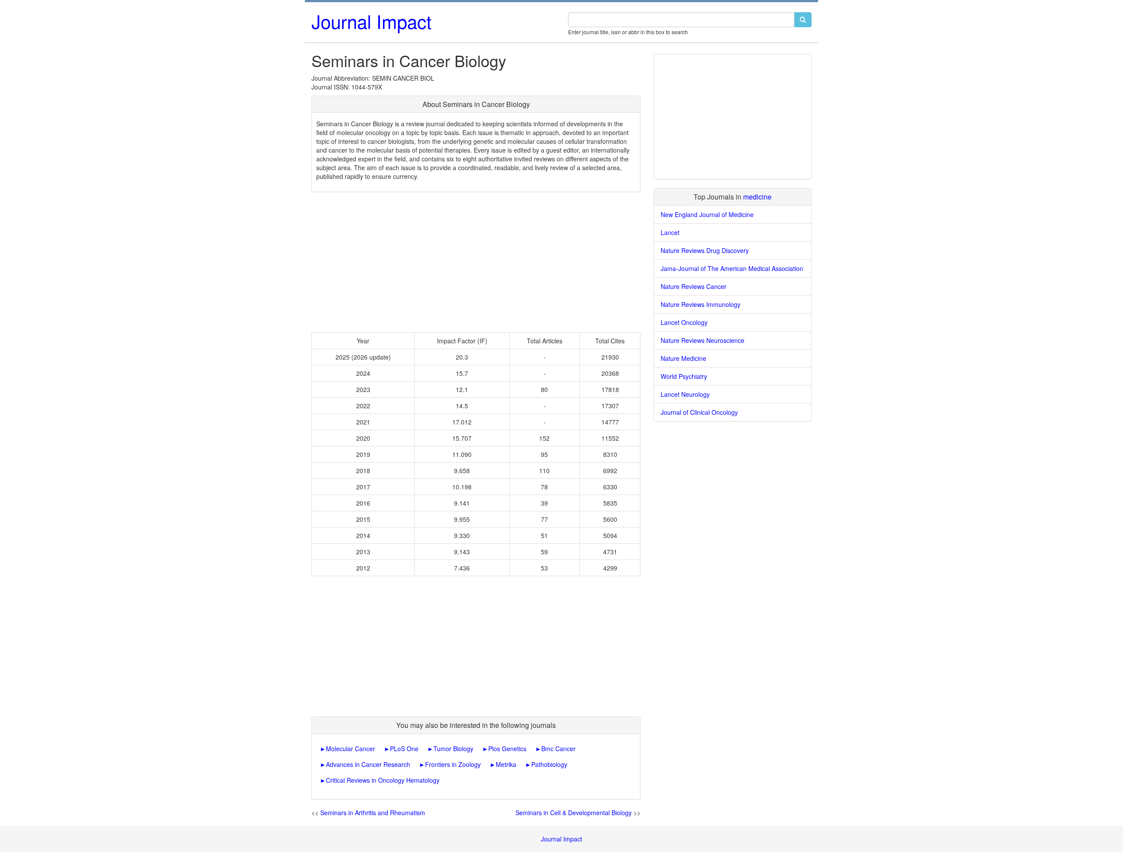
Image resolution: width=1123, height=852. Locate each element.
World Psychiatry (684, 376)
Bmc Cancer (558, 748)
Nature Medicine (683, 358)
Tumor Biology (453, 748)
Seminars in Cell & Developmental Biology (573, 812)
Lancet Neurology (685, 394)
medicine (757, 197)
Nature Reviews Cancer (693, 286)
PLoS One (404, 748)
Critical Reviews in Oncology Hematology (383, 780)
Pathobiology (549, 764)
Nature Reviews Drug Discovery (705, 250)
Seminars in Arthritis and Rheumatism (372, 812)
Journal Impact (371, 21)
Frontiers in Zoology (453, 764)
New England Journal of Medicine (707, 214)
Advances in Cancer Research (368, 764)
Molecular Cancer (350, 748)
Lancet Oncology (684, 322)
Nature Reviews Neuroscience (702, 340)
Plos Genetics (507, 748)
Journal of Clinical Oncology (699, 412)
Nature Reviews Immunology (700, 304)
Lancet (670, 232)
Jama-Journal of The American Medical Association (732, 268)
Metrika (506, 764)
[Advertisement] (475, 262)
